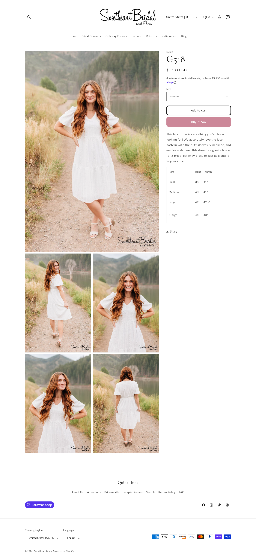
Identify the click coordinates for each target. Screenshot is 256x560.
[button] (29, 17)
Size (168, 88)
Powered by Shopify (63, 551)
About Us (77, 492)
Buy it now (199, 121)
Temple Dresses (132, 492)
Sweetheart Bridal (43, 551)
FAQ (181, 492)
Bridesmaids (112, 492)
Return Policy (166, 492)
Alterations (94, 492)
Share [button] (173, 231)
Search (150, 492)
